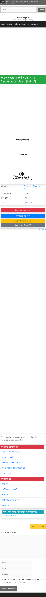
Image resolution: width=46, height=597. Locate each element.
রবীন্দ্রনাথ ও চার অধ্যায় (10, 500)
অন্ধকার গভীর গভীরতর (11, 452)
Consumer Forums (5, 4)
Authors (17, 24)
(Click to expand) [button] (9, 515)
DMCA (7, 1)
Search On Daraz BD (23, 225)
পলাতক (5, 494)
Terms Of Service (24, 1)
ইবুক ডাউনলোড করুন (23, 210)
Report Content (38, 526)
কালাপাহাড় (6, 505)
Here (21, 440)
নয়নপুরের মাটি (7, 457)
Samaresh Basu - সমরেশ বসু (34, 187)
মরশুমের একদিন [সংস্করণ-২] (12, 462)
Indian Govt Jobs (34, 1)
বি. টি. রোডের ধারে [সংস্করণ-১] (13, 468)
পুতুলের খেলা (6, 473)
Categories (25, 24)
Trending (9, 24)
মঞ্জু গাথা (5, 484)
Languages (34, 24)
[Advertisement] (23, 51)
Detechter (14, 4)
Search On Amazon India (23, 221)
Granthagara (23, 17)
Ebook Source (42, 229)
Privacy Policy (14, 1)
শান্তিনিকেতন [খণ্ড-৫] (9, 489)
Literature (28, 202)
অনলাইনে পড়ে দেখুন (23, 216)
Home (2, 1)
